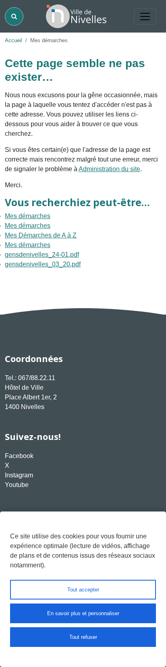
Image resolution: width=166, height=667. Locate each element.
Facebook (19, 455)
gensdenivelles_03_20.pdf (43, 264)
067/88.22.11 (36, 377)
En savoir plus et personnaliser (83, 613)
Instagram (19, 475)
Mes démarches (27, 216)
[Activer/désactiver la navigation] (145, 16)
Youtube (17, 484)
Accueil (13, 40)
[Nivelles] (76, 16)
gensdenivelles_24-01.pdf (42, 254)
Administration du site (109, 169)
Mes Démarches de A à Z (41, 235)
